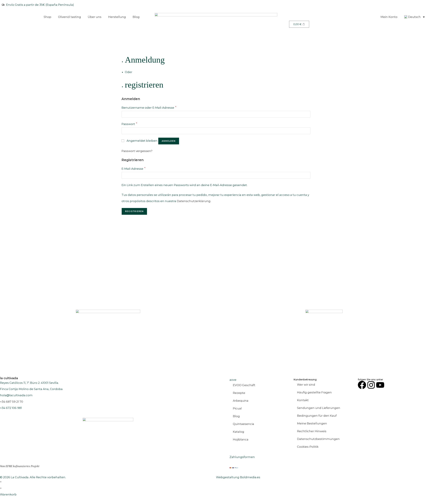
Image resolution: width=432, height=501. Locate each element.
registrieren (144, 84)
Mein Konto (389, 17)
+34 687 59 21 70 (11, 401)
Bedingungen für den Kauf (317, 415)
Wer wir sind (306, 384)
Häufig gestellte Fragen (314, 392)
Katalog (238, 431)
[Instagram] (371, 385)
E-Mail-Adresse (133, 168)
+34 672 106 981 (11, 408)
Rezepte (239, 393)
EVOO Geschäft (244, 385)
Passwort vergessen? (137, 151)
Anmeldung (145, 59)
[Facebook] (362, 385)
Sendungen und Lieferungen (318, 408)
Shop (47, 17)
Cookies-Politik (307, 446)
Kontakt (303, 400)
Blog (136, 17)
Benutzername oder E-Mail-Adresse (149, 107)
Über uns (94, 17)
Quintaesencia (243, 424)
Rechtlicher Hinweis (311, 431)
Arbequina (240, 400)
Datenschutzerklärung (193, 201)
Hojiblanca (240, 439)
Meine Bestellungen (312, 423)
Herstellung (117, 17)
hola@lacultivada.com (16, 395)
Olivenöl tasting (69, 17)
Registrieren (134, 211)
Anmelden (169, 141)
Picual (237, 408)
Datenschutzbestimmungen (318, 439)
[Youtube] (380, 385)
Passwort (129, 124)
